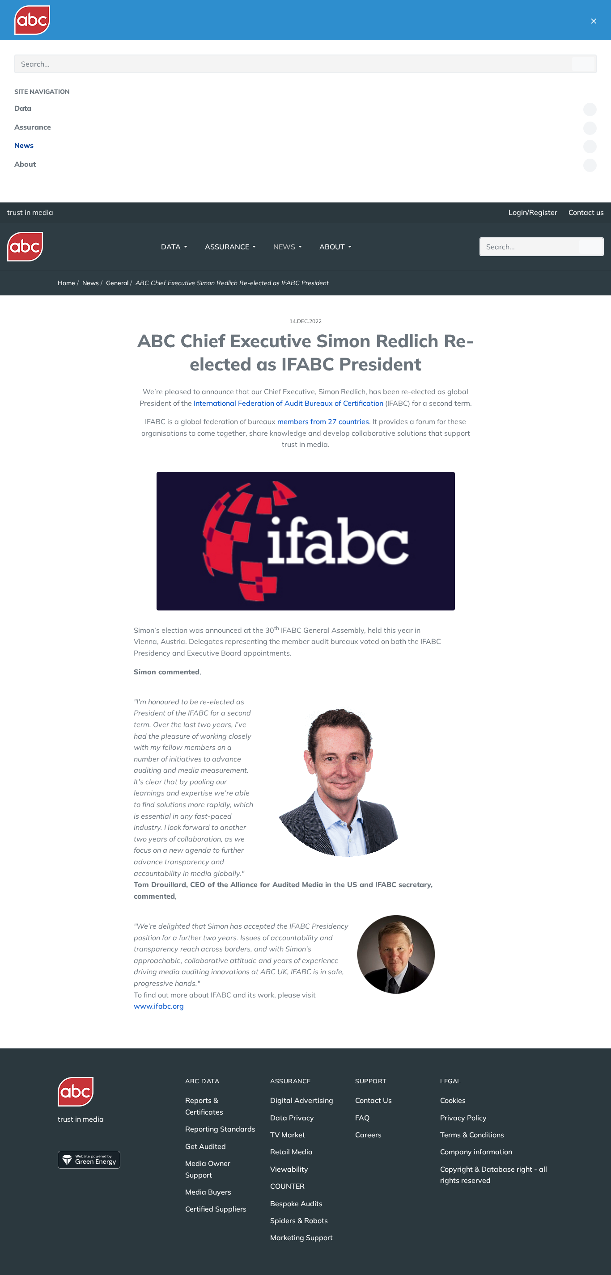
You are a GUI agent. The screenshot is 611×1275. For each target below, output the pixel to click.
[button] (593, 20)
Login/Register (533, 212)
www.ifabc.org (159, 1005)
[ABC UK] (32, 20)
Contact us (586, 212)
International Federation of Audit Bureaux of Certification (288, 403)
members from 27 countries (323, 421)
